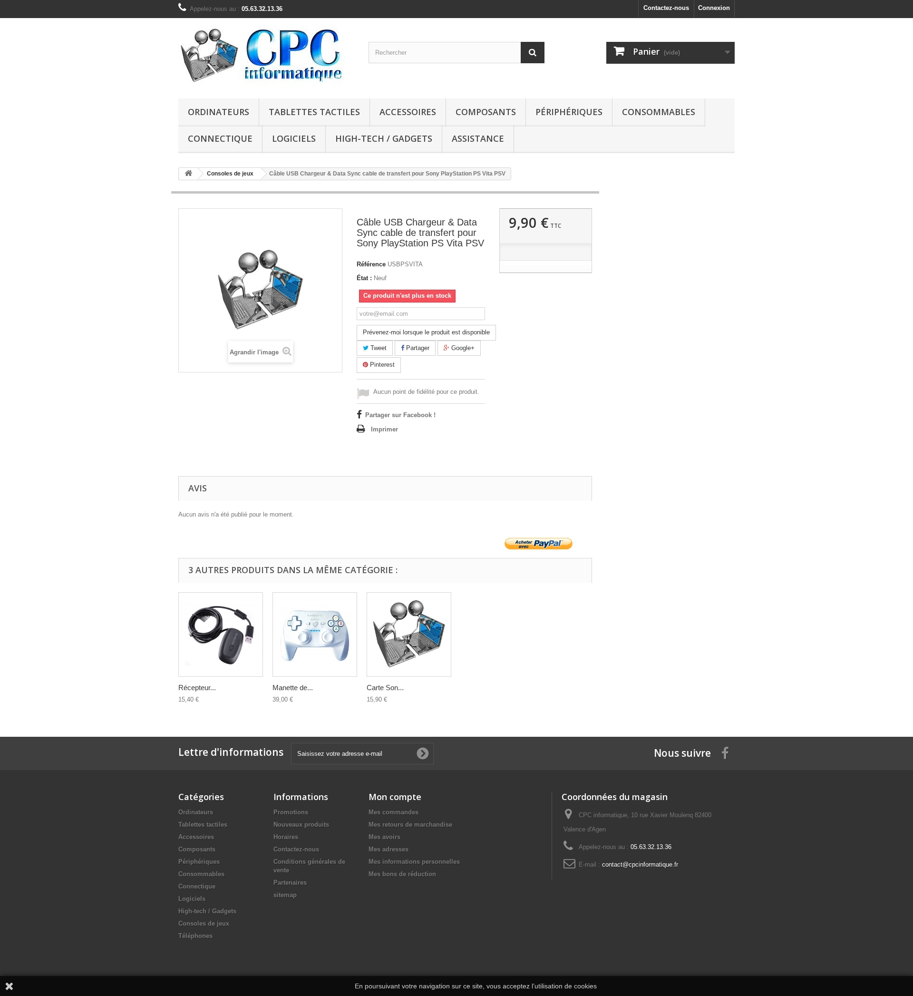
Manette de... (292, 688)
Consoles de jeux (203, 923)
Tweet (378, 348)
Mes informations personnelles (414, 861)
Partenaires (290, 882)
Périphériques (568, 111)
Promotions (290, 812)
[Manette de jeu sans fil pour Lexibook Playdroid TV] (314, 634)
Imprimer (384, 429)
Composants (486, 111)
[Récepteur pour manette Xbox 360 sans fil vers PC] (220, 634)
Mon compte (395, 796)
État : (364, 278)
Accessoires (407, 111)
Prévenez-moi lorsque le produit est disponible (426, 332)
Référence (371, 264)
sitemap (285, 894)
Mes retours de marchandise (410, 824)
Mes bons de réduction (402, 874)
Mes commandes (393, 812)
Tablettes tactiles (314, 111)
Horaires (285, 836)
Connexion (714, 7)
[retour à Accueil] (188, 174)
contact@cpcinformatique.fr (640, 864)
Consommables (658, 111)
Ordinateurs (218, 111)
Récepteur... (197, 688)
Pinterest (381, 364)
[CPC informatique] (266, 56)
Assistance (478, 138)
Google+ (462, 348)
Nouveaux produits (301, 824)
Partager (416, 348)
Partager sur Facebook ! (400, 415)
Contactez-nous (666, 7)
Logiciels (294, 138)
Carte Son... (385, 688)
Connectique (220, 138)
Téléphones (195, 935)
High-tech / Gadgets (383, 138)
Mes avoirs (384, 836)
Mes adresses (388, 849)
